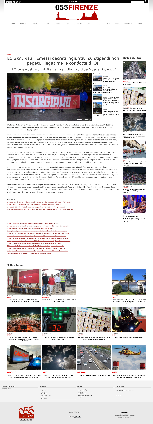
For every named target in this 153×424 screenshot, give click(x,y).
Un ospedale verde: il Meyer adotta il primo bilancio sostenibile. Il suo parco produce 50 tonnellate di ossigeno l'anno (129, 301)
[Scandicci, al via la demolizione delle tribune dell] (59, 282)
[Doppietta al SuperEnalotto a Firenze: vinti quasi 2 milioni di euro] (134, 96)
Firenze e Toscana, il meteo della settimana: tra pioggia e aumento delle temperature (134, 136)
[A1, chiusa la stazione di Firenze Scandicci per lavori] (94, 357)
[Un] (94, 319)
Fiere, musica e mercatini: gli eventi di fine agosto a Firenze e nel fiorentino (134, 163)
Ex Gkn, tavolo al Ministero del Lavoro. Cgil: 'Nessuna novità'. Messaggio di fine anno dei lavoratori (39, 202)
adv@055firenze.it (82, 393)
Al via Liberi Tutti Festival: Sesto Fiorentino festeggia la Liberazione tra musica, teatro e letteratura (24, 339)
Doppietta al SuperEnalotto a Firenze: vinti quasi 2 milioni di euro (134, 109)
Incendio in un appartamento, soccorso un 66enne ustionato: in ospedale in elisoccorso (129, 376)
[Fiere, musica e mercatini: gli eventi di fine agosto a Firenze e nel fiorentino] (134, 149)
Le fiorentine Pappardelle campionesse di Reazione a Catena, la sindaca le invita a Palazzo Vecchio (134, 219)
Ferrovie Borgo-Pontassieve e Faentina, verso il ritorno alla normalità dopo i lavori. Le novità (24, 300)
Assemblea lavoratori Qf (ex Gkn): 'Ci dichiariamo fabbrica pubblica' (29, 253)
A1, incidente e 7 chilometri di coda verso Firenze (134, 83)
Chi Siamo (118, 395)
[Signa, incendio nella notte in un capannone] (129, 319)
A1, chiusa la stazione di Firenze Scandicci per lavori (94, 375)
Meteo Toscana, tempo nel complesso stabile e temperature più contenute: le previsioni (59, 376)
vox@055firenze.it (82, 397)
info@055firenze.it (82, 390)
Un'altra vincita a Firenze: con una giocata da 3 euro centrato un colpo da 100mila (94, 338)
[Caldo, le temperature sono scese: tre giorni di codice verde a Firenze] (59, 319)
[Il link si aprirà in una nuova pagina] (77, 416)
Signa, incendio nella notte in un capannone (129, 337)
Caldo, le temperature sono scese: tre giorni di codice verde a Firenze (59, 338)
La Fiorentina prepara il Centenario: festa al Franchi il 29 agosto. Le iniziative (134, 190)
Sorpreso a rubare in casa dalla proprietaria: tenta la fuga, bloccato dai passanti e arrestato (24, 376)
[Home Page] (76, 11)
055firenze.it (124, 412)
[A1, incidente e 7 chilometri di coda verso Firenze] (134, 70)
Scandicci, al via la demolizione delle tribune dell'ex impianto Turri (59, 300)
